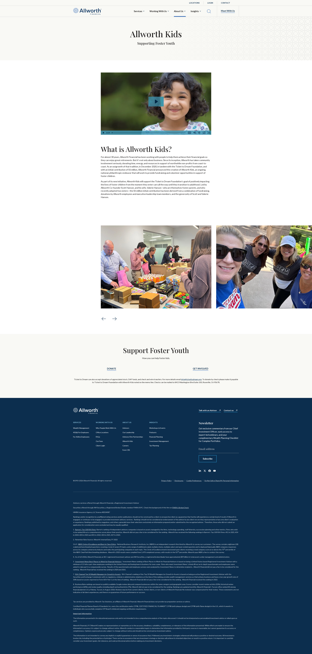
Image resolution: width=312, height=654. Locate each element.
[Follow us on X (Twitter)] (205, 471)
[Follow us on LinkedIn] (200, 471)
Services (138, 11)
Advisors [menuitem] (125, 428)
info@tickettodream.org (191, 379)
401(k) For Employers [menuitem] (81, 432)
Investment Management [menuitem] (159, 441)
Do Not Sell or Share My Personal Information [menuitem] (222, 481)
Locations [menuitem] (194, 3)
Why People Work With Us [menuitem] (106, 428)
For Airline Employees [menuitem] (81, 437)
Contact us (229, 410)
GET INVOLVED (200, 368)
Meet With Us (228, 11)
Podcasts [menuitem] (152, 432)
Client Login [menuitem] (100, 446)
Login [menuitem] (210, 3)
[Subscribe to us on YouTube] (214, 471)
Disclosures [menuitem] (179, 481)
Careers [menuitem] (125, 446)
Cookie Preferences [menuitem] (194, 481)
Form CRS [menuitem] (126, 450)
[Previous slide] (104, 319)
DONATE (111, 368)
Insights (195, 11)
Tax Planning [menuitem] (154, 446)
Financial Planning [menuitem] (156, 437)
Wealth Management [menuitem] (81, 428)
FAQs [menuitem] (98, 437)
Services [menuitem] (77, 422)
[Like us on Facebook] (209, 471)
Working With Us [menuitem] (104, 422)
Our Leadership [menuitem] (128, 432)
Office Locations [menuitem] (102, 432)
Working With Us (158, 11)
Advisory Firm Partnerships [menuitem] (132, 437)
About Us (178, 11)
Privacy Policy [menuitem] (166, 481)
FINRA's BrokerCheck (180, 508)
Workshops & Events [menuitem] (157, 428)
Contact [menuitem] (225, 3)
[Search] (209, 11)
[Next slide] (114, 319)
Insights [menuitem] (153, 422)
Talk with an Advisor (208, 410)
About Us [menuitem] (126, 422)
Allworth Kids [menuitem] (127, 441)
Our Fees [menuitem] (99, 441)
